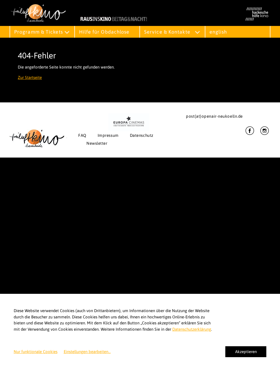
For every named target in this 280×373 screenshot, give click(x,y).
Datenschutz (141, 135)
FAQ (82, 135)
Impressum (108, 135)
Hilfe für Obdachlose (104, 32)
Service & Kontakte (167, 32)
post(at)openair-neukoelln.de (214, 116)
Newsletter (96, 143)
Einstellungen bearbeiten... (87, 351)
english (218, 32)
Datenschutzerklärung (191, 329)
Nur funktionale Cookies (35, 351)
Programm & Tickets (38, 32)
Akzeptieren (246, 351)
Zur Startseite (30, 77)
